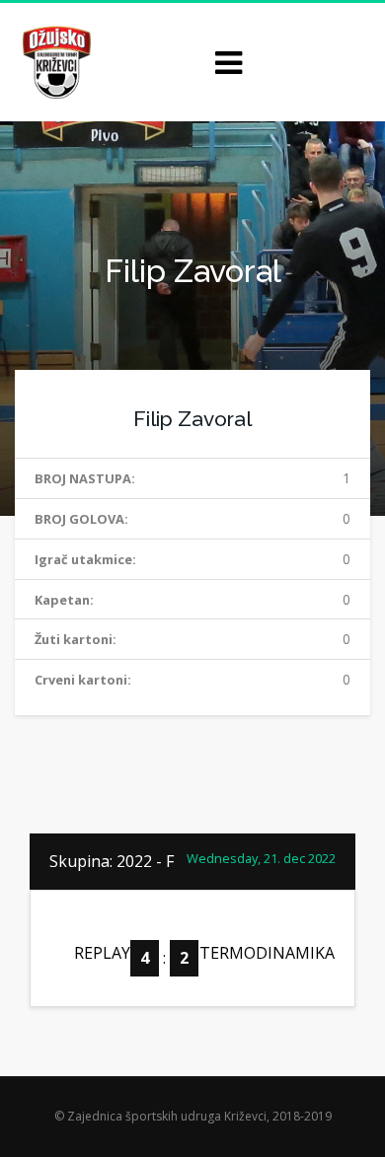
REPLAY (102, 953)
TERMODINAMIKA (267, 953)
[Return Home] (55, 60)
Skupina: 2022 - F (111, 861)
